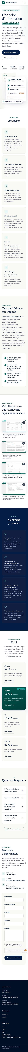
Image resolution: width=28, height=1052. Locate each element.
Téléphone (7, 920)
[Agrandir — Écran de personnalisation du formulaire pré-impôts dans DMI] (14, 447)
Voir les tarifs (8, 680)
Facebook (5, 1014)
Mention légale (6, 1035)
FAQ (3, 1032)
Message (7, 928)
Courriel (7, 912)
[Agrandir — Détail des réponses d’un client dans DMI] (14, 468)
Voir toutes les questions (13, 829)
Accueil (4, 1027)
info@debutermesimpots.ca (15, 880)
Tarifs (3, 1029)
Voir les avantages (9, 58)
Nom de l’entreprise (9, 904)
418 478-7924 (11, 875)
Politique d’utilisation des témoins (11, 1037)
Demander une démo (10, 52)
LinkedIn (4, 1017)
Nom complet (8, 896)
